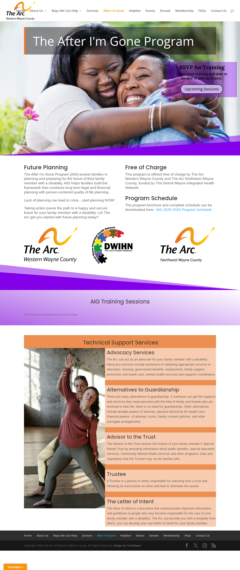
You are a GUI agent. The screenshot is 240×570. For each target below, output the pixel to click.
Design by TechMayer (127, 545)
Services (92, 11)
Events (150, 11)
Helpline (135, 11)
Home (20, 11)
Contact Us (218, 11)
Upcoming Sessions (202, 89)
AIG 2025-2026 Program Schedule (184, 210)
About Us (36, 11)
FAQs (202, 11)
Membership (184, 11)
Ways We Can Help (65, 11)
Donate (165, 11)
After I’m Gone (113, 11)
